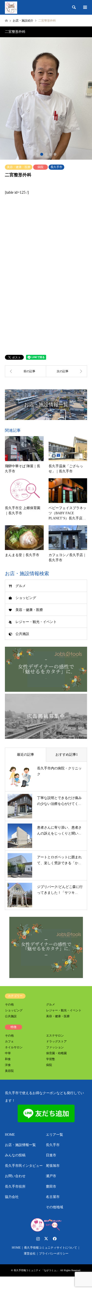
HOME (10, 1134)
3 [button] (46, 154)
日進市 (51, 1155)
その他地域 (54, 1207)
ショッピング (25, 598)
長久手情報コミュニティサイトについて (50, 1247)
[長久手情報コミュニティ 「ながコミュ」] (11, 7)
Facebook (54, 1238)
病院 (40, 167)
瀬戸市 (51, 1176)
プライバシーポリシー (53, 1253)
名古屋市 (53, 1197)
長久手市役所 (15, 1186)
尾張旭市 (53, 1166)
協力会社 (12, 1197)
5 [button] (54, 154)
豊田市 (51, 1186)
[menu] (84, 7)
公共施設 (22, 634)
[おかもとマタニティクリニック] (66, 371)
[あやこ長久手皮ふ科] (25, 371)
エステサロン (55, 1035)
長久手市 (56, 167)
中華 (8, 1053)
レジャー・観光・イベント (36, 622)
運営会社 (30, 1253)
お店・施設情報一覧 (20, 1145)
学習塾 (50, 1059)
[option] (46, 98)
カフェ (9, 1041)
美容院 (9, 1071)
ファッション (55, 1047)
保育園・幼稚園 (56, 1053)
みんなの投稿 (15, 1155)
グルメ (20, 586)
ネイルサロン (14, 1047)
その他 (9, 1004)
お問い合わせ (15, 1176)
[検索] (73, 7)
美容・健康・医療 (18, 167)
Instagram (38, 1238)
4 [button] (50, 154)
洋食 (8, 1065)
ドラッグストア (56, 1041)
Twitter (46, 1238)
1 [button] (37, 154)
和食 (8, 1059)
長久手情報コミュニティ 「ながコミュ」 (36, 1270)
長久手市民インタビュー (24, 1166)
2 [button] (41, 154)
